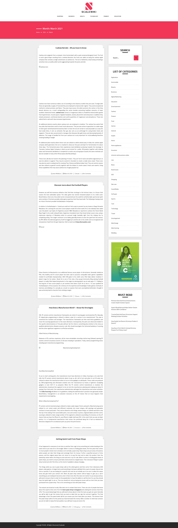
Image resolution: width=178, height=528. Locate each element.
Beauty (113, 87)
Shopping (60, 16)
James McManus (56, 174)
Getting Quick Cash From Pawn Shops (71, 438)
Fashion (113, 111)
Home (113, 140)
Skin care (114, 184)
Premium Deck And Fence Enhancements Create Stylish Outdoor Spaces (123, 302)
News (113, 165)
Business (71, 16)
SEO (112, 174)
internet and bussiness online (120, 155)
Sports (77, 296)
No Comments (87, 174)
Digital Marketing (116, 97)
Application (114, 77)
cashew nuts (60, 112)
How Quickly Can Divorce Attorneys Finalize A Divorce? (124, 322)
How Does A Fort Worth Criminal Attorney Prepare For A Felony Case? (123, 329)
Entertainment (115, 106)
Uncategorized (115, 218)
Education (117, 16)
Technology (94, 16)
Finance (106, 16)
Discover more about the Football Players (71, 185)
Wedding (113, 233)
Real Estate (114, 170)
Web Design (114, 223)
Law (112, 160)
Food (112, 121)
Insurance (114, 150)
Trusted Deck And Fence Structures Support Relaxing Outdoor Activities (124, 315)
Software (114, 194)
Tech (112, 204)
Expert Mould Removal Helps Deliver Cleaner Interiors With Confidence (124, 308)
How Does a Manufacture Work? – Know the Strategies (71, 307)
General (78, 427)
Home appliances (116, 145)
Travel (113, 213)
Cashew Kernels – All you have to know (71, 47)
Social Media (115, 189)
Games (113, 126)
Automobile (114, 82)
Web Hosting (115, 228)
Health (82, 16)
